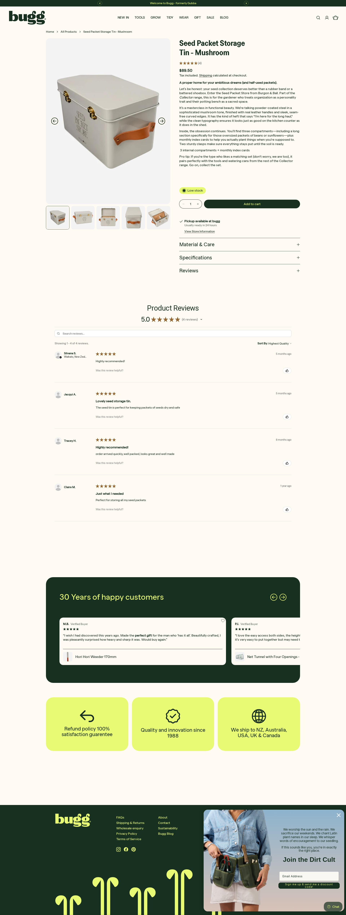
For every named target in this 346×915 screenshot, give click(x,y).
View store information (199, 231)
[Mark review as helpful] (287, 371)
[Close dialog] (339, 815)
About (162, 817)
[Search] (318, 17)
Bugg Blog (166, 833)
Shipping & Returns (130, 822)
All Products (69, 31)
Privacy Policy (126, 833)
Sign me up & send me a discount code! (309, 885)
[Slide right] (161, 121)
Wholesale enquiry (129, 828)
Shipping (205, 75)
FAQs (120, 817)
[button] (201, 319)
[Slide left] (54, 121)
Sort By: (263, 343)
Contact (164, 822)
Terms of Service (128, 839)
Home (50, 31)
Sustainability (168, 828)
